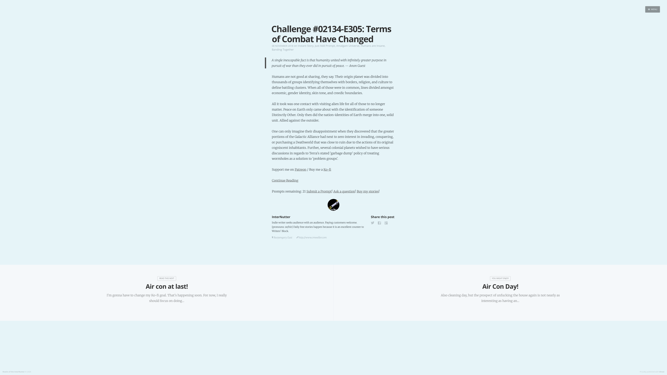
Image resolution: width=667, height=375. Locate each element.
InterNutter (281, 217)
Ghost (661, 371)
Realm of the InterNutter (14, 371)
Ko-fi (327, 170)
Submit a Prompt (319, 191)
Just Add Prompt (325, 46)
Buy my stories (368, 191)
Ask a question (344, 191)
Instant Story (306, 46)
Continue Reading (285, 180)
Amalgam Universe (347, 46)
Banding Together (283, 49)
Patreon (300, 170)
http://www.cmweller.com (313, 237)
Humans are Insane (373, 46)
